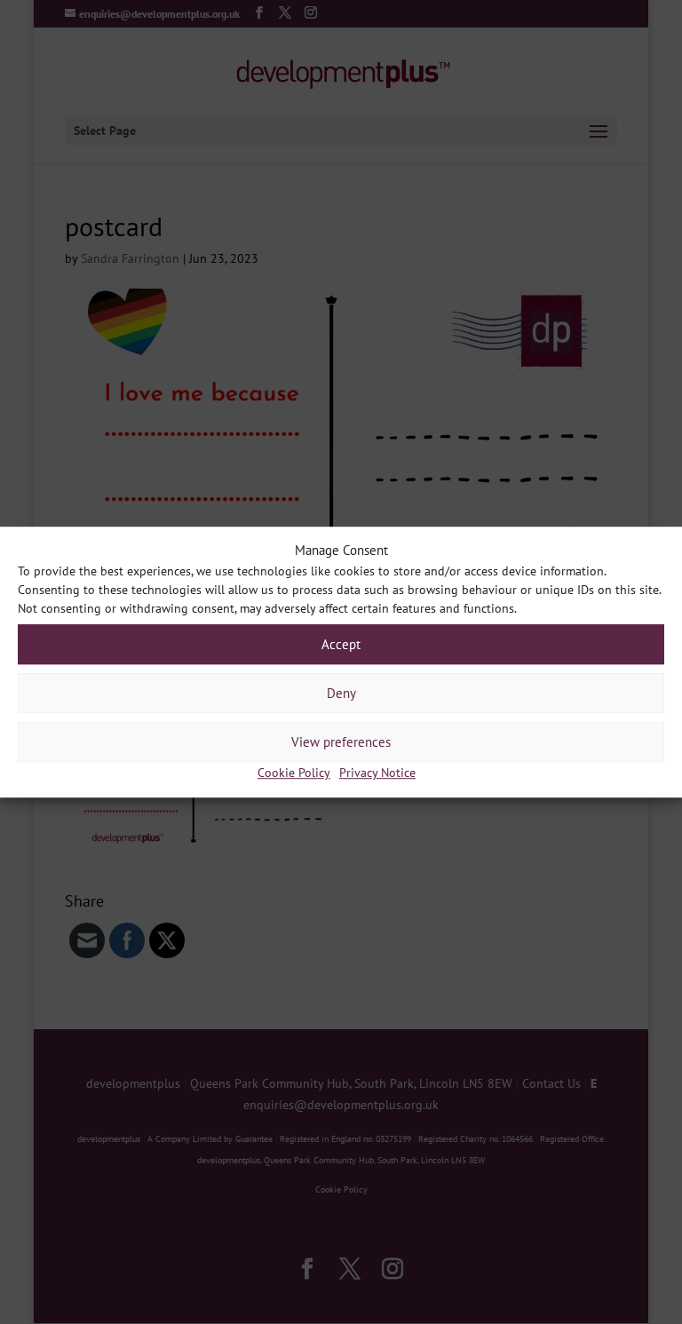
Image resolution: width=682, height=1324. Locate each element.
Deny (341, 693)
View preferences (341, 741)
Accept (341, 644)
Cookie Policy (294, 773)
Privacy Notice (377, 773)
